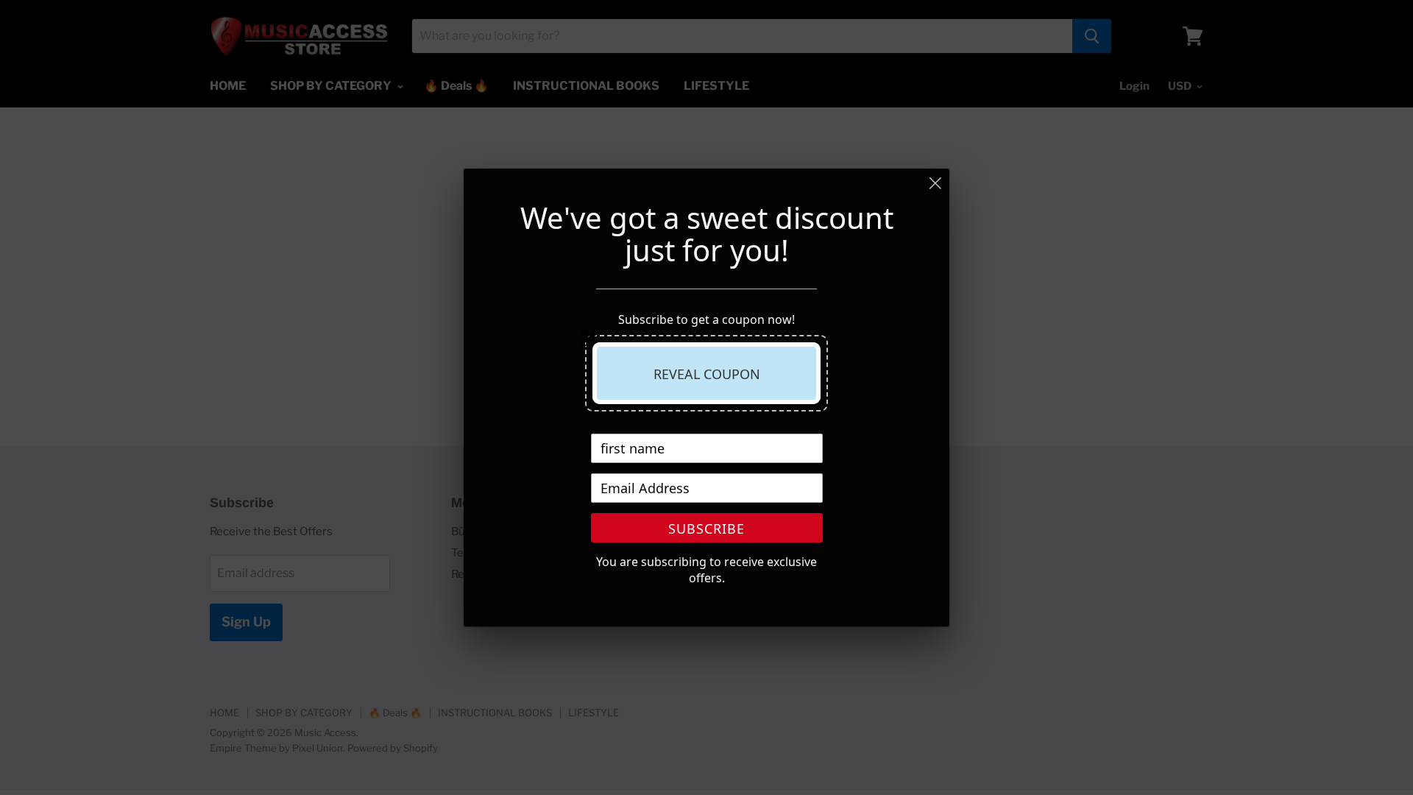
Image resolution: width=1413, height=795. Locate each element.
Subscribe (706, 528)
